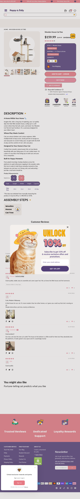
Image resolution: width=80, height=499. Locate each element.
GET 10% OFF (55, 269)
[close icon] (67, 227)
